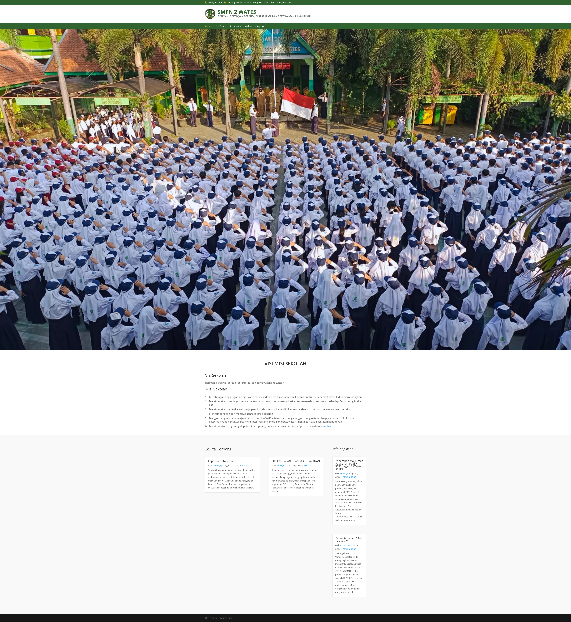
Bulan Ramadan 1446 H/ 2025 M (348, 539)
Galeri (248, 26)
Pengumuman (349, 476)
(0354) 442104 (215, 2)
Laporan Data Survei (221, 461)
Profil (218, 26)
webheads (328, 426)
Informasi (233, 26)
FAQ (257, 26)
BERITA (243, 465)
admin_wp (218, 465)
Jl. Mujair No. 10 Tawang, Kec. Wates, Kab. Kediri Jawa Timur (263, 2)
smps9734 (345, 545)
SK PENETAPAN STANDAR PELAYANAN (296, 461)
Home (208, 26)
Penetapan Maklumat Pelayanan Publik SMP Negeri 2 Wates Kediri (349, 465)
